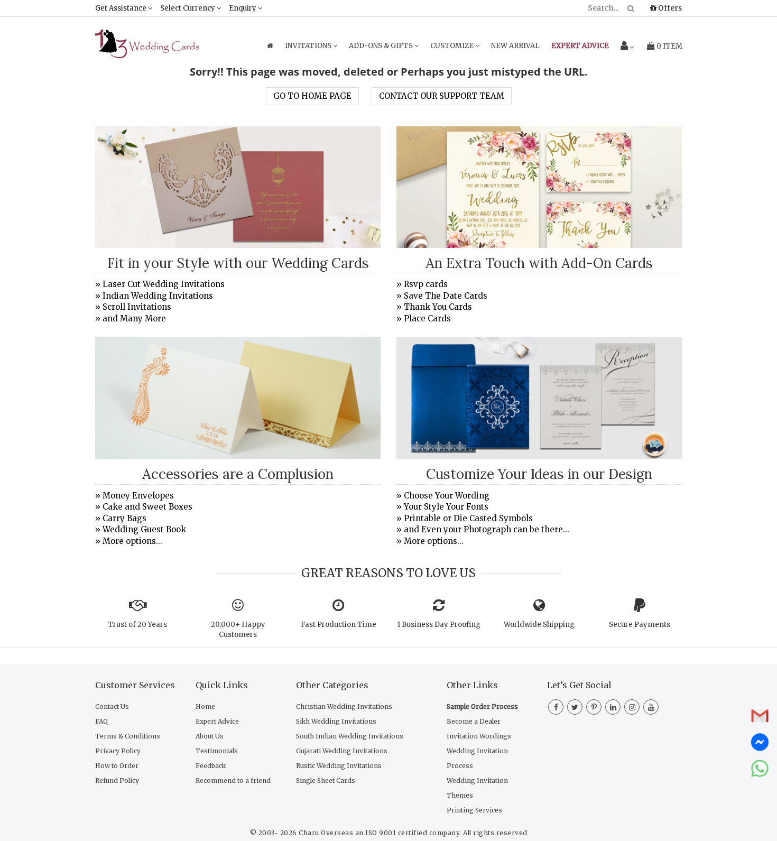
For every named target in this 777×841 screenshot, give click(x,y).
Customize (452, 45)
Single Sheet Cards (325, 780)
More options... (132, 541)
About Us (210, 736)
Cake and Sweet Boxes (147, 507)
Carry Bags (124, 518)
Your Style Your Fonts (446, 507)
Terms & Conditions (127, 736)
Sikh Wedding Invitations (336, 721)
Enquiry (243, 8)
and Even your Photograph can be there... (486, 529)
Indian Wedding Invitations (158, 296)
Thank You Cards (438, 307)
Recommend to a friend (233, 780)
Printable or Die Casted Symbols (468, 518)
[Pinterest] (594, 707)
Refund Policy (117, 780)
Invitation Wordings (479, 736)
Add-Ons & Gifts (381, 45)
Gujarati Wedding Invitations (341, 751)
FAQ (101, 721)
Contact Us (112, 706)
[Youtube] (651, 707)
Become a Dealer (474, 721)
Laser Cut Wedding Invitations (164, 284)
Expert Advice (217, 721)
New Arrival (515, 45)
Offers (669, 8)
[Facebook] (556, 707)
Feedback (211, 766)
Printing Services (474, 810)
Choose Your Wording (446, 496)
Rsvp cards (426, 284)
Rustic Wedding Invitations (339, 766)
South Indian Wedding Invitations (349, 736)
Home (205, 706)
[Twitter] (575, 707)
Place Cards (427, 318)
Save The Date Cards (445, 296)
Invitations (309, 45)
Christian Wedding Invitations (344, 706)
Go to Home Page (312, 96)
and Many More (134, 318)
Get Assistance (121, 8)
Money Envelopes (138, 496)
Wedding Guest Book (144, 529)
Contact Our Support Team (441, 96)
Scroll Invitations (137, 307)
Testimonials (217, 751)
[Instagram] (632, 707)
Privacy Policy (118, 751)
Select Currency (188, 8)
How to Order (116, 766)
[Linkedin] (613, 707)
